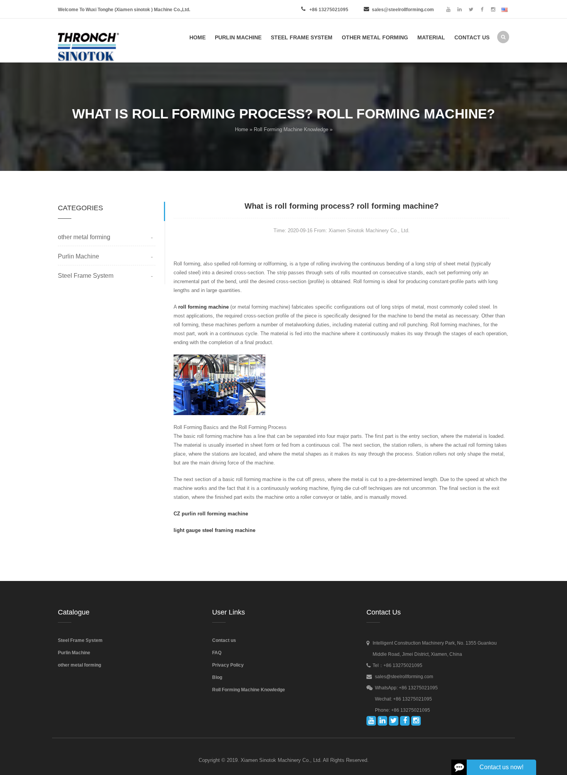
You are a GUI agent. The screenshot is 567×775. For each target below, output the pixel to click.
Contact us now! (501, 767)
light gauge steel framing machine (214, 530)
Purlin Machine (78, 256)
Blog (217, 677)
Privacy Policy (228, 665)
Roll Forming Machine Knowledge (291, 129)
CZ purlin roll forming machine (211, 514)
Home (241, 129)
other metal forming (84, 237)
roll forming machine (203, 307)
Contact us (224, 640)
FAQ (216, 652)
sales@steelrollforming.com (403, 9)
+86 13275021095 (328, 9)
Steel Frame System (85, 275)
